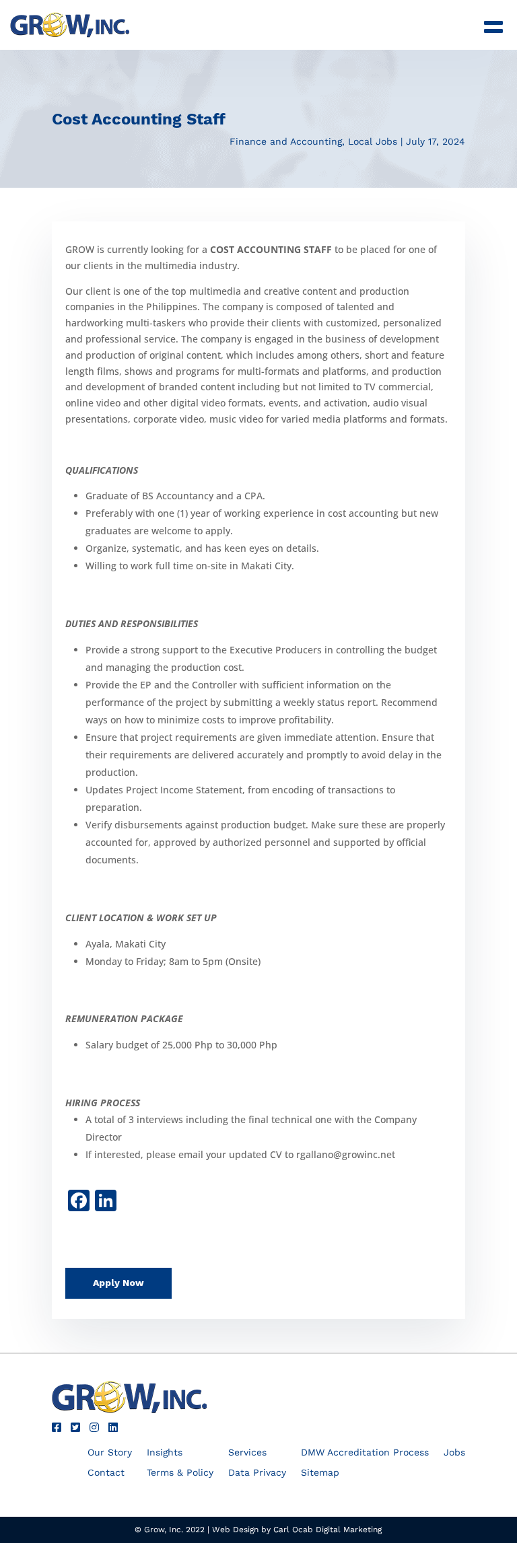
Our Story (110, 1452)
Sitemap (320, 1473)
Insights (164, 1452)
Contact (106, 1473)
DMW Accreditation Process (365, 1452)
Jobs (454, 1452)
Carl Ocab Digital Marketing (327, 1529)
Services (247, 1452)
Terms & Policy (180, 1473)
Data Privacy (257, 1473)
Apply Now (118, 1282)
